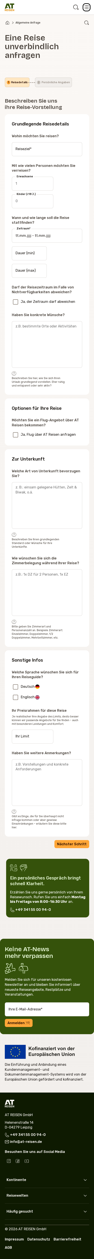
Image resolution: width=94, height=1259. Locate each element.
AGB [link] (8, 1247)
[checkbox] (15, 302)
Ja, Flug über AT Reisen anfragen (48, 434)
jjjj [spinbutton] (29, 236)
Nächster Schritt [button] (72, 844)
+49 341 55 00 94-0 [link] (33, 910)
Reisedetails (18, 82)
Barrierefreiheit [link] (67, 1239)
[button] (86, 7)
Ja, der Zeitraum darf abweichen (48, 302)
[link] (76, 7)
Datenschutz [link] (38, 1239)
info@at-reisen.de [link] (26, 1142)
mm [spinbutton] (22, 236)
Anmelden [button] (16, 1023)
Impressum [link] (14, 1239)
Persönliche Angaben (54, 82)
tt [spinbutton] (17, 236)
